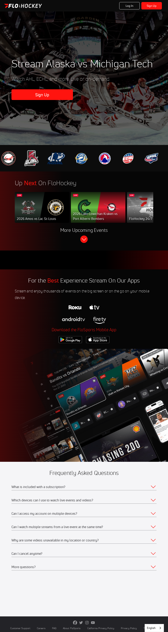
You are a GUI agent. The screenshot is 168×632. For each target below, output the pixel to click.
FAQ (54, 628)
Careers (41, 628)
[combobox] (154, 628)
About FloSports (72, 628)
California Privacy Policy (100, 628)
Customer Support (20, 628)
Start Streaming (42, 211)
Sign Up (152, 6)
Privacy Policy (129, 628)
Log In (130, 6)
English (151, 628)
